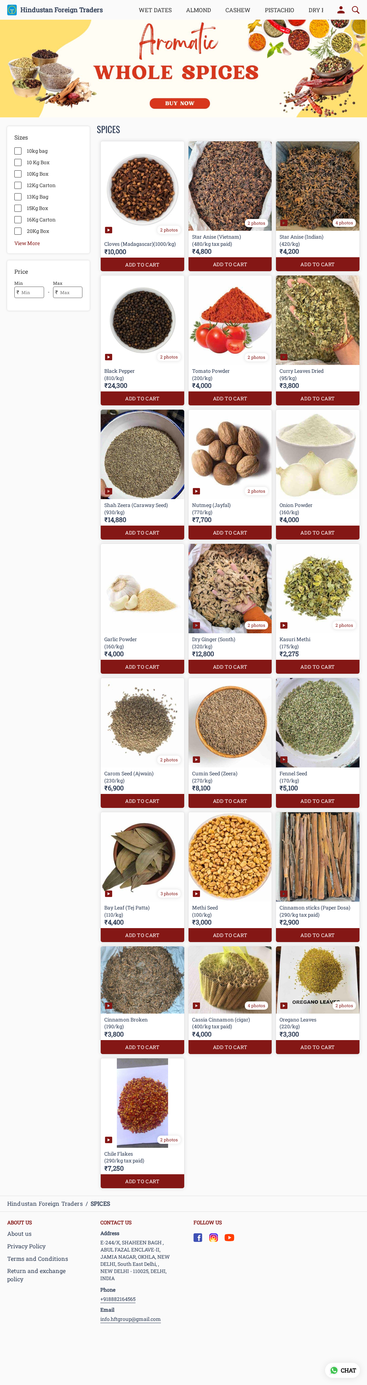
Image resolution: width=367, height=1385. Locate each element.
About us (19, 1233)
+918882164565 (117, 1299)
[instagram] (213, 1237)
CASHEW (238, 10)
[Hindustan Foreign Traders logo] (12, 10)
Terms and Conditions (37, 1258)
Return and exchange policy (36, 1275)
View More (27, 243)
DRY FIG (320, 10)
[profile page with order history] (341, 10)
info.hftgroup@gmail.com (130, 1319)
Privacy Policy (26, 1246)
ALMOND (198, 10)
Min (18, 283)
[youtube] (229, 1237)
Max (57, 283)
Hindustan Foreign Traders (61, 10)
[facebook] (198, 1237)
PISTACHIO (279, 10)
